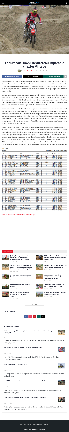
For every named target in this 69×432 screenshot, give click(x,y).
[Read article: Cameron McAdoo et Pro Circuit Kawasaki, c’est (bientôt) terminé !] (61, 399)
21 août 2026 (14, 271)
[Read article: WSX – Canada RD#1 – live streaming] (61, 365)
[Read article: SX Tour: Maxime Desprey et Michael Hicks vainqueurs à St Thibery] (5, 294)
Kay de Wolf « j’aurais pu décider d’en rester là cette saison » (23, 347)
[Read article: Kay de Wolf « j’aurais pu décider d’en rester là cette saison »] (61, 349)
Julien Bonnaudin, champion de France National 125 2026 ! (54, 285)
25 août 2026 (14, 261)
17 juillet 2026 (48, 280)
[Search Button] (66, 2)
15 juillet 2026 (48, 288)
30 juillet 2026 (8, 403)
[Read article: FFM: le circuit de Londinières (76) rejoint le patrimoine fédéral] (39, 267)
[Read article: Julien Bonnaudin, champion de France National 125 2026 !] (39, 286)
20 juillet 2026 (14, 279)
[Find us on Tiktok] (43, 316)
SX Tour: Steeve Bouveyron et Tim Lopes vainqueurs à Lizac (20, 276)
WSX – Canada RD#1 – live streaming (15, 364)
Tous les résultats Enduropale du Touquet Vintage (18, 215)
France (48, 71)
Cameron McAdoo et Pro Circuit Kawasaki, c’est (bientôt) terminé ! (25, 397)
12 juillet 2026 (14, 298)
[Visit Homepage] (34, 2)
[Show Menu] (3, 2)
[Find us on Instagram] (30, 316)
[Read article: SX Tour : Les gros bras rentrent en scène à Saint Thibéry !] (39, 294)
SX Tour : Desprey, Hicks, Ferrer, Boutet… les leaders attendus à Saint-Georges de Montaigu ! (21, 267)
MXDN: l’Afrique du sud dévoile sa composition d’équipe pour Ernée (25, 381)
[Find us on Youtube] (34, 316)
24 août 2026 (48, 261)
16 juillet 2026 (14, 288)
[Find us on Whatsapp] (39, 316)
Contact (46, 424)
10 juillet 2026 (48, 296)
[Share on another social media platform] (65, 76)
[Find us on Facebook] (26, 316)
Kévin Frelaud (28, 71)
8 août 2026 (8, 370)
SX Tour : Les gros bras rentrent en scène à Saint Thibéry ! (55, 293)
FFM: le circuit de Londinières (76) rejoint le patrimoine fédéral (55, 266)
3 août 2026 (8, 353)
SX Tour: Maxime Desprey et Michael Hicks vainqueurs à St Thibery (20, 294)
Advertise (23, 424)
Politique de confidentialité (34, 424)
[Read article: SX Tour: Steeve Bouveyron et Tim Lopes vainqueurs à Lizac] (5, 276)
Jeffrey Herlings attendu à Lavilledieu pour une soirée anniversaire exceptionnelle (19, 257)
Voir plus (34, 304)
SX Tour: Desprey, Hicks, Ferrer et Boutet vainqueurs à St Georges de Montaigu (55, 257)
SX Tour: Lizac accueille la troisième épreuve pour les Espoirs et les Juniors (53, 276)
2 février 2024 (38, 71)
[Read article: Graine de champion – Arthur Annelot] (5, 286)
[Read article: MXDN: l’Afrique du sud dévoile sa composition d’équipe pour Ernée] (61, 382)
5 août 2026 (8, 387)
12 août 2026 (48, 269)
